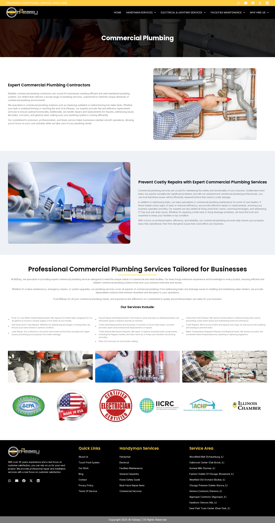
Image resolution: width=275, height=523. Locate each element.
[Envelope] (245, 3)
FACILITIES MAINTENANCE (226, 12)
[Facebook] (252, 3)
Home (117, 12)
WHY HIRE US (257, 12)
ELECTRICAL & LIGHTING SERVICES (181, 12)
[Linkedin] (267, 3)
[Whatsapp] (238, 3)
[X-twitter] (260, 3)
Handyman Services (139, 12)
